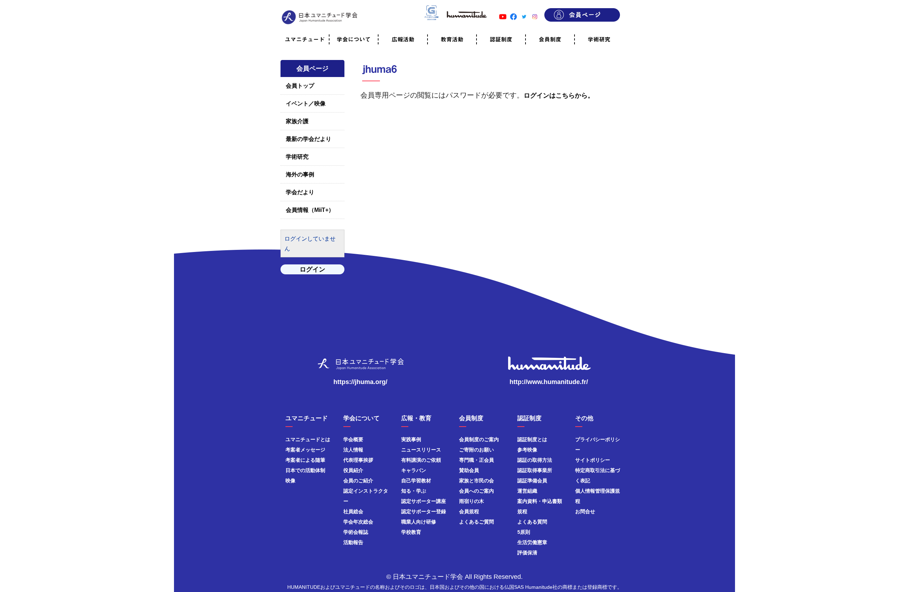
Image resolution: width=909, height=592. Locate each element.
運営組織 (527, 491)
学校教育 (411, 532)
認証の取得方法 (534, 460)
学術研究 (599, 39)
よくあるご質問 (476, 522)
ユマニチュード (305, 39)
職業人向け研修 (418, 522)
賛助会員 (469, 470)
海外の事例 (300, 174)
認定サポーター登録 (423, 511)
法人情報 (353, 450)
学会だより (300, 192)
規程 (522, 511)
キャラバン (413, 470)
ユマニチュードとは (307, 439)
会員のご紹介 (358, 480)
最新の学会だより (308, 139)
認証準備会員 (532, 480)
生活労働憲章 (532, 542)
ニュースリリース (421, 450)
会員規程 (469, 511)
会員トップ (300, 86)
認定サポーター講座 (423, 501)
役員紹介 (353, 470)
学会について (354, 39)
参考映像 (527, 450)
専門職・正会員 (476, 460)
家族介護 (297, 121)
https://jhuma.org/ (360, 381)
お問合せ (585, 511)
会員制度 (550, 39)
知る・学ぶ (413, 491)
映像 (290, 480)
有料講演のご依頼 (421, 460)
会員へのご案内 (476, 491)
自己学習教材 (416, 480)
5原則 (523, 532)
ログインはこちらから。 (559, 95)
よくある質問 (532, 522)
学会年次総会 (358, 522)
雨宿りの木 (471, 501)
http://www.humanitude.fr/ (549, 381)
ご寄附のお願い (476, 450)
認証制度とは (532, 439)
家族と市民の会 (476, 480)
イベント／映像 (306, 103)
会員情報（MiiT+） (310, 210)
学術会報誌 (355, 532)
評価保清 (527, 552)
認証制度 (501, 39)
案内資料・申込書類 (539, 501)
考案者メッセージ (305, 450)
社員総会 (353, 511)
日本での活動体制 (305, 470)
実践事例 (411, 439)
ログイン (312, 269)
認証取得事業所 (534, 470)
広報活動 (403, 39)
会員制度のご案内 (479, 439)
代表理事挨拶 (358, 460)
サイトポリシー (592, 460)
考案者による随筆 (305, 460)
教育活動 (452, 39)
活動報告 (353, 542)
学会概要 (353, 439)
